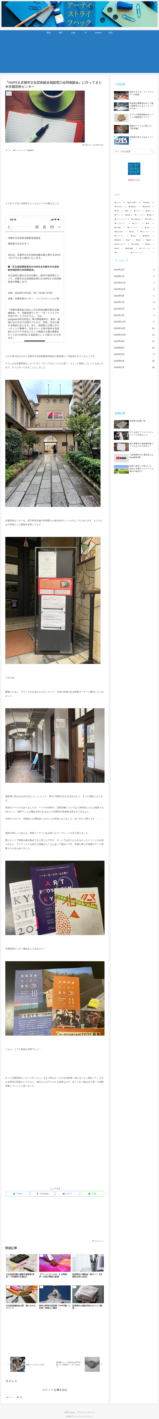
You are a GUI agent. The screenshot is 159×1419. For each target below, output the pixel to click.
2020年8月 (134, 348)
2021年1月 (134, 315)
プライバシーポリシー (86, 1412)
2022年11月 (134, 289)
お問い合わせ (69, 1412)
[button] (152, 151)
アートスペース (20, 150)
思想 (9, 150)
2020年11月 (134, 328)
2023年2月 (134, 269)
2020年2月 (134, 367)
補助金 (31, 150)
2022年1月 (134, 302)
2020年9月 (134, 341)
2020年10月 (134, 335)
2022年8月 (134, 295)
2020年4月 (134, 361)
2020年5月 (134, 354)
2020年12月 (134, 321)
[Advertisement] (79, 55)
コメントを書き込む (55, 1389)
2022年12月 (134, 282)
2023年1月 (134, 276)
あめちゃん (134, 179)
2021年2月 (134, 309)
